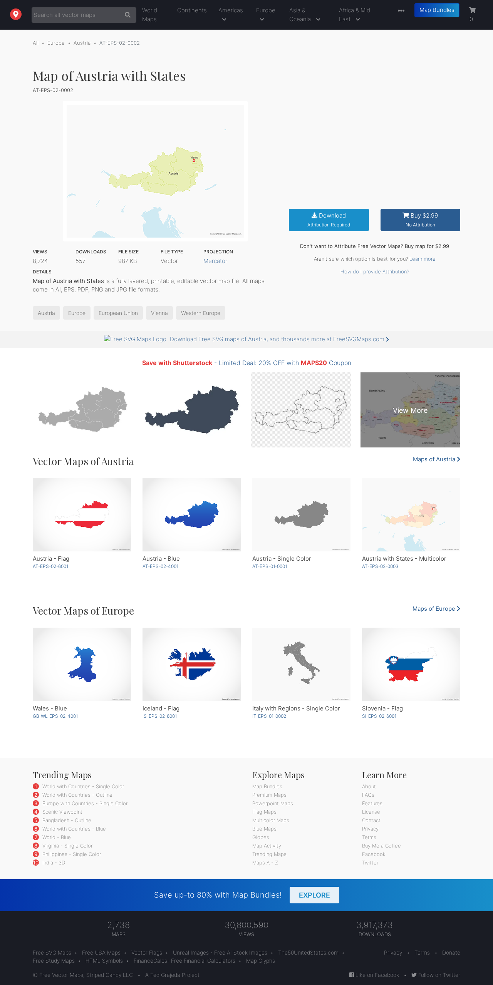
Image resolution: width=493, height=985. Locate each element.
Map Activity (266, 846)
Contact (371, 820)
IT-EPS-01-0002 (269, 716)
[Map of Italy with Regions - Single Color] (301, 664)
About (369, 786)
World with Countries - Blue (73, 829)
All (36, 43)
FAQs (368, 795)
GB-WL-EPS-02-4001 (55, 716)
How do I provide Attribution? (374, 271)
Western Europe (200, 313)
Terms (369, 837)
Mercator (215, 261)
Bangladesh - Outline (66, 820)
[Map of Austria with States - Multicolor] (411, 514)
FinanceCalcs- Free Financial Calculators (184, 960)
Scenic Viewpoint (61, 812)
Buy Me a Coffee (381, 846)
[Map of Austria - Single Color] (301, 514)
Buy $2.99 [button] (422, 220)
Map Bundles (436, 9)
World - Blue (56, 837)
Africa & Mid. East (355, 15)
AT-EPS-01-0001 (269, 566)
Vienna (159, 313)
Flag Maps (264, 812)
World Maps (149, 15)
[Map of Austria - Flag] (82, 514)
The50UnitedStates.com (308, 952)
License (371, 812)
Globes (260, 837)
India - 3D (53, 862)
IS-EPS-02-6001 (160, 716)
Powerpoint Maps (272, 803)
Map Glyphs (260, 960)
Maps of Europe (435, 608)
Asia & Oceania (300, 15)
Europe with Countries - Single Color (84, 803)
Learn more (422, 259)
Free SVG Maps (52, 952)
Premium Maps (269, 795)
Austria (82, 43)
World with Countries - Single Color (82, 786)
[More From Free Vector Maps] (399, 11)
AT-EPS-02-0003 (380, 566)
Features (372, 803)
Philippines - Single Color (71, 854)
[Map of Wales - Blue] (82, 664)
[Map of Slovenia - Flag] (411, 664)
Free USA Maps (101, 952)
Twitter (370, 862)
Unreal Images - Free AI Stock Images (220, 952)
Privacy (370, 829)
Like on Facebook (376, 975)
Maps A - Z (265, 862)
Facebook (374, 854)
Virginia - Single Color (66, 846)
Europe (265, 10)
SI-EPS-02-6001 (379, 716)
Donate (451, 952)
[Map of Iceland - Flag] (192, 664)
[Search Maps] (125, 15)
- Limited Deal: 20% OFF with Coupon (246, 363)
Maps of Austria (435, 459)
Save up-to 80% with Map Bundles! (242, 895)
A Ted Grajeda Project (172, 975)
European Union (118, 313)
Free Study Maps (54, 960)
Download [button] (328, 220)
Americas (230, 10)
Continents (192, 10)
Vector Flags (146, 952)
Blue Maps (264, 829)
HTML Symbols (104, 960)
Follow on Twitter (438, 975)
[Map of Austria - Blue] (192, 514)
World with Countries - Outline (76, 795)
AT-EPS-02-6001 (50, 566)
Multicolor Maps (270, 820)
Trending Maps (269, 854)
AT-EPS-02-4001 (160, 566)
